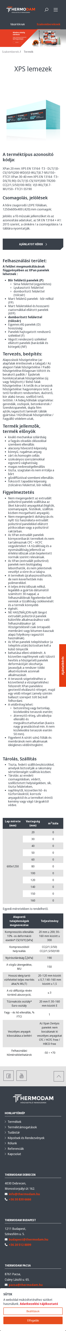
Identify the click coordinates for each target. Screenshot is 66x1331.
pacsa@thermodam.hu (26, 1285)
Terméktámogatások (22, 1127)
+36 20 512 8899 (20, 1245)
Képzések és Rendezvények (26, 1138)
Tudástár (14, 1132)
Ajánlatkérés (63, 665)
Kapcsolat (14, 1154)
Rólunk (12, 1143)
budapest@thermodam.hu (28, 1239)
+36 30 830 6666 (20, 1199)
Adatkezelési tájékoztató (39, 1304)
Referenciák (16, 1149)
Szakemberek (10, 52)
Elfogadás (33, 1320)
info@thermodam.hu (24, 1194)
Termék (28, 52)
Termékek (14, 1122)
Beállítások (33, 1311)
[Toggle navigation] (55, 9)
